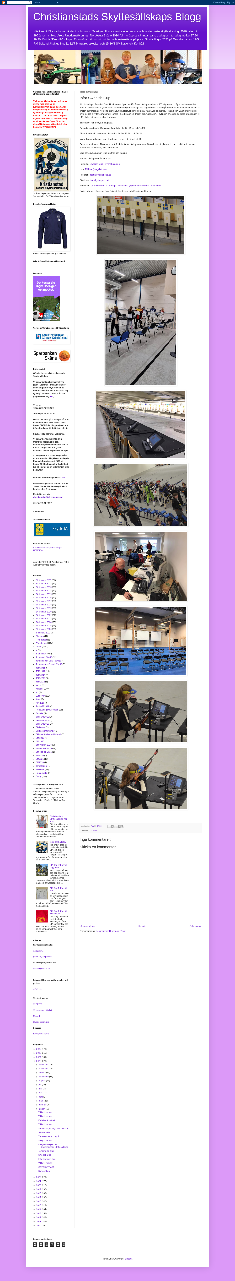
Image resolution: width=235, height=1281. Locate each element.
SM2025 (40, 759)
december (44, 1064)
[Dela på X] (115, 826)
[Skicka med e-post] (109, 826)
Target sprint (41, 766)
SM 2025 (40, 741)
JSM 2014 (40, 675)
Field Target (41, 640)
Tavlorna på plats (46, 1151)
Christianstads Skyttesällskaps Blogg (117, 16)
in (37, 650)
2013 (39, 1213)
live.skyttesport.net (99, 180)
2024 (39, 1057)
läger (38, 699)
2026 (39, 1049)
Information (41, 654)
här (51, 396)
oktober (42, 1072)
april (41, 1097)
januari (42, 1109)
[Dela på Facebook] (119, 826)
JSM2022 (40, 682)
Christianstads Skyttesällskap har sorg (58, 819)
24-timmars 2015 (44, 594)
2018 (39, 1193)
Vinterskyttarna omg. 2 (48, 1136)
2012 (39, 1217)
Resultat (40, 713)
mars (41, 1101)
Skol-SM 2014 (42, 720)
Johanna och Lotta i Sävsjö (48, 661)
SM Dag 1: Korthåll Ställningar (58, 912)
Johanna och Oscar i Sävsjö (49, 664)
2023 (39, 1061)
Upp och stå (41, 773)
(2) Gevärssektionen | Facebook (145, 185)
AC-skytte (37, 989)
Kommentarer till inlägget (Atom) (111, 931)
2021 (39, 1181)
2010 (39, 1225)
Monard (36, 1015)
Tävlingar (40, 769)
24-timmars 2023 (44, 618)
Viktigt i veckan (45, 1112)
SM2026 (40, 762)
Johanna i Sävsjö (44, 657)
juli (40, 1084)
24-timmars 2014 (44, 590)
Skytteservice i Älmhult (42, 1010)
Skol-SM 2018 (42, 724)
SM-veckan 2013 (44, 745)
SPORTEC (37, 1004)
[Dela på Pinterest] (122, 826)
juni (41, 1089)
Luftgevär (93, 830)
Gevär (38, 646)
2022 (39, 1177)
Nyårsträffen (44, 1171)
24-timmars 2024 (44, 622)
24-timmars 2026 (44, 629)
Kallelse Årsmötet (46, 1120)
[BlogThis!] (112, 826)
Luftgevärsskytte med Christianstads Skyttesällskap (53, 1145)
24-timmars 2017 (44, 601)
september (44, 1077)
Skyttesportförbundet (45, 731)
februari (42, 1105)
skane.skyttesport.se (41, 968)
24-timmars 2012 (44, 583)
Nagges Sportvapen (41, 1022)
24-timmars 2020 (44, 612)
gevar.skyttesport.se (42, 957)
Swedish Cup (44, 1155)
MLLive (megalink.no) (95, 169)
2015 (39, 1205)
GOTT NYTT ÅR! (46, 1167)
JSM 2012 (40, 671)
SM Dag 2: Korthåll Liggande (58, 866)
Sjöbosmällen (44, 1132)
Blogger (128, 1259)
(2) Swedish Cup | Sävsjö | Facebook (109, 185)
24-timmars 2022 (44, 615)
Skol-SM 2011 (42, 717)
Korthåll (39, 689)
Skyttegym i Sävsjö (41, 1033)
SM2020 (40, 755)
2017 (39, 1197)
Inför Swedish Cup (47, 1159)
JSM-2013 (40, 678)
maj (41, 1093)
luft (37, 692)
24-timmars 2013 (44, 587)
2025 (39, 1053)
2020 (39, 1185)
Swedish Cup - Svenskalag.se (105, 164)
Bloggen (40, 636)
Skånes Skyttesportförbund (48, 734)
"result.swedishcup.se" (100, 174)
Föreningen (41, 643)
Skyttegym (40, 727)
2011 (39, 1221)
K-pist (38, 685)
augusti (42, 1080)
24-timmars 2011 (43, 580)
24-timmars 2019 (44, 608)
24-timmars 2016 (44, 597)
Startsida (142, 926)
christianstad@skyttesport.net (48, 497)
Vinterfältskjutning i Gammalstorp (53, 1128)
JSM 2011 (40, 668)
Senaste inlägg (88, 926)
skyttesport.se (38, 950)
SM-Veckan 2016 (44, 748)
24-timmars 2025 (44, 626)
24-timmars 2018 (44, 605)
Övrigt (38, 776)
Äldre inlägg (195, 926)
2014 (39, 1209)
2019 (39, 1189)
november (44, 1068)
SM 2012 (40, 738)
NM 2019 (40, 703)
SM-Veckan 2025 (44, 752)
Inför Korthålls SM (58, 842)
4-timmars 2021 (43, 633)
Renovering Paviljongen (47, 710)
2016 (39, 1201)
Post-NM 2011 (42, 706)
